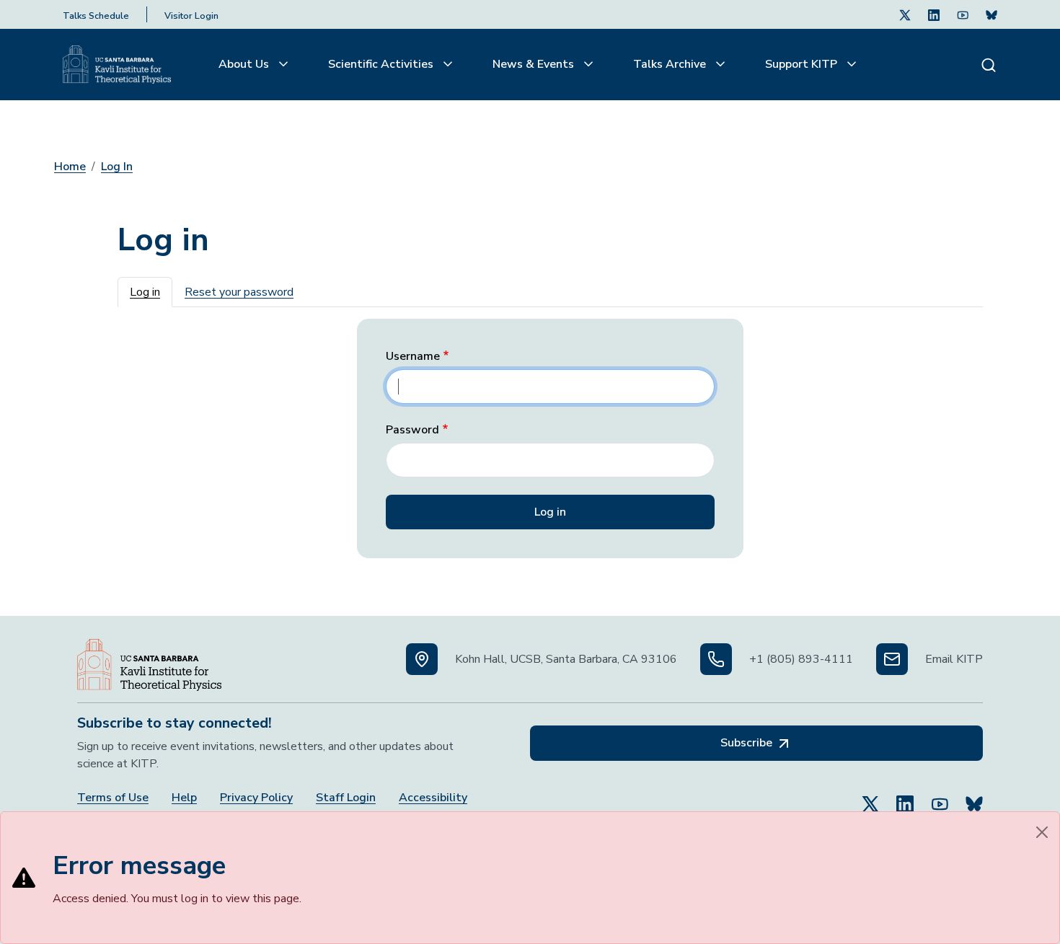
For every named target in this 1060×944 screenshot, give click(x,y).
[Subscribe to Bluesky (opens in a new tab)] (974, 798)
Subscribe (747, 743)
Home (70, 167)
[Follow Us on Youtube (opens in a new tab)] (962, 14)
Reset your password (239, 292)
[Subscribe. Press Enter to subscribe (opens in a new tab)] (991, 14)
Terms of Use (113, 798)
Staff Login (346, 798)
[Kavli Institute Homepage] (117, 65)
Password (412, 430)
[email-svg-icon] (892, 659)
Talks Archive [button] (671, 64)
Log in (145, 292)
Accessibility (433, 798)
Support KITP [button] (802, 64)
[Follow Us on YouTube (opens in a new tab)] (939, 798)
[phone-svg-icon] (716, 659)
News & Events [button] (535, 64)
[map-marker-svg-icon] (422, 659)
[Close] (1042, 832)
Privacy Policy (256, 798)
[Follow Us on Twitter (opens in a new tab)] (905, 14)
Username (413, 356)
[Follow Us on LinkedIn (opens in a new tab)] (934, 14)
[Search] (988, 65)
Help (184, 798)
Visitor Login (191, 15)
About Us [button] (245, 64)
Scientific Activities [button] (382, 64)
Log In (117, 167)
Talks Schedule (96, 15)
